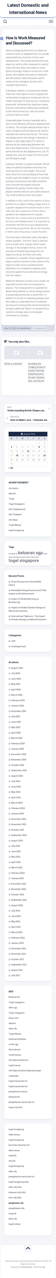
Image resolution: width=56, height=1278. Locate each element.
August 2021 (17, 970)
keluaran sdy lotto (17, 1192)
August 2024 (17, 776)
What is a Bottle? (13, 363)
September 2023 (19, 835)
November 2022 (18, 889)
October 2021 (17, 959)
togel (45, 554)
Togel (11, 499)
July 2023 (15, 846)
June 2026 (16, 679)
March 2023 (16, 867)
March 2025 (16, 738)
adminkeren (25, 328)
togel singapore (24, 560)
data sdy (13, 1028)
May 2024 (15, 792)
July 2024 (15, 781)
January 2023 (17, 878)
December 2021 (18, 948)
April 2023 (16, 862)
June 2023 (16, 851)
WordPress (27, 1267)
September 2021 (19, 964)
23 (44, 455)
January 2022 (17, 943)
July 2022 (15, 911)
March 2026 (16, 695)
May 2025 (15, 727)
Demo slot (14, 1018)
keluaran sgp (30, 552)
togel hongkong (15, 557)
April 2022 (16, 927)
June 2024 (16, 787)
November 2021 (18, 954)
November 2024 (18, 759)
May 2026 (15, 684)
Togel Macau (15, 525)
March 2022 (16, 932)
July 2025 (15, 716)
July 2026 (15, 673)
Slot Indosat (14, 1049)
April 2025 (16, 733)
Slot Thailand (15, 514)
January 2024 (17, 813)
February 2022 (18, 938)
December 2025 (18, 711)
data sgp (13, 1007)
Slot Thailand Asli (17, 509)
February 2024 (18, 808)
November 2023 (18, 824)
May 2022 (15, 921)
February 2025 (18, 743)
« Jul (11, 468)
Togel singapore (16, 1002)
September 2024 (19, 770)
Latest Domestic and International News (28, 8)
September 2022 (19, 900)
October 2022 (17, 894)
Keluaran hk (14, 997)
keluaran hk (13, 554)
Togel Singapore (17, 504)
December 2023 (18, 819)
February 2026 (18, 700)
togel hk (12, 1213)
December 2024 (18, 754)
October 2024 (17, 765)
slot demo (13, 488)
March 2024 (16, 803)
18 (17, 455)
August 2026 (17, 668)
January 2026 (17, 706)
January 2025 (17, 749)
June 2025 (16, 722)
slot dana (13, 520)
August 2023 (17, 840)
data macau (14, 1134)
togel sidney (14, 1224)
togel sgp (34, 557)
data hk (12, 493)
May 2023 (15, 857)
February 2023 (18, 873)
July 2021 (15, 975)
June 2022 (16, 916)
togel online (26, 557)
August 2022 (17, 905)
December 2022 (18, 884)
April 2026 (16, 689)
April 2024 (16, 797)
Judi (13, 641)
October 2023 (17, 830)
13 (28, 451)
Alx (43, 1267)
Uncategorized (39, 328)
